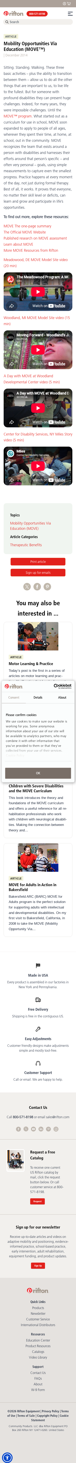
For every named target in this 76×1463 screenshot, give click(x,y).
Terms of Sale (26, 1416)
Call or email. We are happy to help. (38, 1079)
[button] (7, 1457)
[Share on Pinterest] (48, 589)
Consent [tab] (13, 697)
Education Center (38, 1340)
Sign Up (38, 1265)
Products (38, 1308)
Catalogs (38, 1352)
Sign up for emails (38, 573)
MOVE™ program (18, 116)
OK (38, 773)
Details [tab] (38, 697)
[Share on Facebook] (38, 589)
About (38, 1384)
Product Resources (38, 1346)
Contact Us (38, 1373)
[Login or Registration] (65, 3)
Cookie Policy (15, 755)
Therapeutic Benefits (26, 545)
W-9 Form (38, 1390)
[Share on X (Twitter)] (28, 589)
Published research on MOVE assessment (35, 238)
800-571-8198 (37, 14)
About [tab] (62, 697)
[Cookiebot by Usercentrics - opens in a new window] (54, 686)
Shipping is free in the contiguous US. (38, 1016)
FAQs (38, 1378)
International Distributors (38, 1325)
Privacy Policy (50, 1411)
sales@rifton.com (57, 1117)
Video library (38, 1357)
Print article (38, 562)
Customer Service (38, 1319)
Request (37, 1201)
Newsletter (38, 1313)
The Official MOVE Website (25, 232)
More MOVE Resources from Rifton (31, 250)
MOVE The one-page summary (27, 226)
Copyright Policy (47, 1416)
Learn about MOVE (18, 244)
